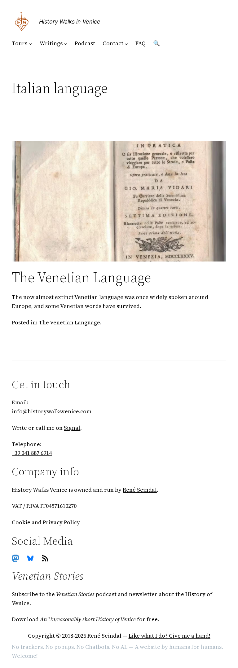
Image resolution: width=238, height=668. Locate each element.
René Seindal (140, 490)
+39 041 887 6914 (32, 453)
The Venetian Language (81, 277)
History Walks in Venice (69, 21)
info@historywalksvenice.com (51, 411)
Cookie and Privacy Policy (46, 522)
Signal (72, 428)
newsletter (143, 594)
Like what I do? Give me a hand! (169, 635)
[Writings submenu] (65, 43)
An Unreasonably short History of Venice (88, 619)
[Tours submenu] (30, 43)
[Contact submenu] (126, 43)
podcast (106, 594)
